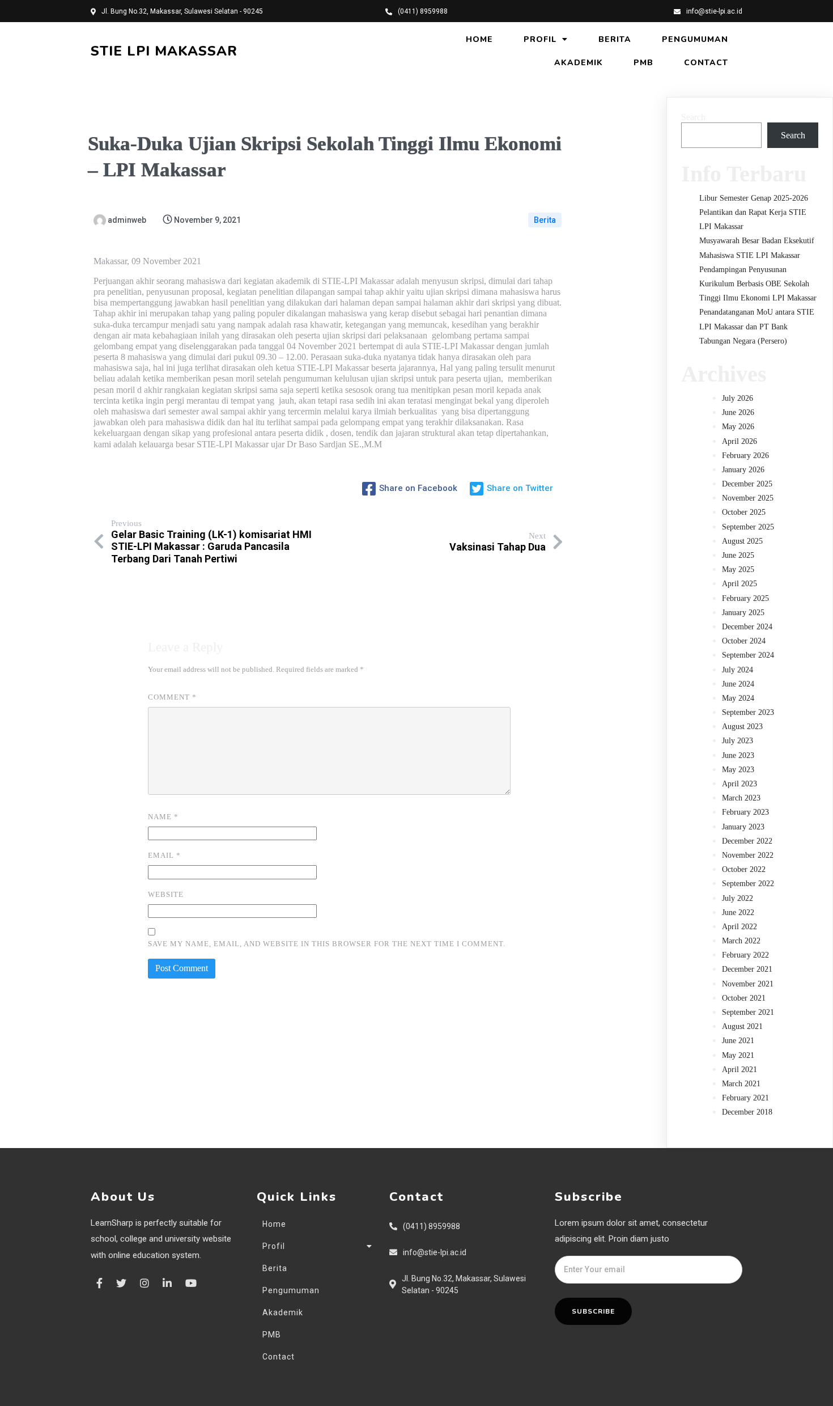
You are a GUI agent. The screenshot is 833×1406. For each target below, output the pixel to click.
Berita (545, 220)
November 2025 (748, 498)
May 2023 (738, 769)
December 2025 (747, 484)
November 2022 (748, 855)
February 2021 (745, 1098)
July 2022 (737, 898)
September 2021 (748, 1012)
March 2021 (741, 1083)
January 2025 (743, 612)
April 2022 (739, 926)
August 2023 (742, 726)
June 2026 (738, 412)
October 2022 (744, 869)
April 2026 (739, 441)
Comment (172, 697)
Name (163, 816)
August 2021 (742, 1026)
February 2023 (745, 812)
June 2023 (738, 755)
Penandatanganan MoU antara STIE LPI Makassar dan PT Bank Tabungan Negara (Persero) (756, 326)
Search (693, 117)
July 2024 (737, 670)
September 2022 (748, 883)
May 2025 (738, 569)
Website (166, 894)
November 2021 (748, 984)
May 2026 (738, 426)
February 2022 (745, 955)
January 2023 (743, 827)
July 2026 (737, 398)
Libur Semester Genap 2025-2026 (753, 198)
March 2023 (741, 798)
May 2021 (738, 1055)
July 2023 (737, 740)
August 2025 (742, 541)
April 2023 (739, 784)
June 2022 (738, 912)
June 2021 (738, 1040)
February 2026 (745, 455)
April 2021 (739, 1069)
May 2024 (738, 698)
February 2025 (745, 598)
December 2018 (747, 1112)
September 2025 (748, 527)
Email (164, 855)
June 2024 (738, 684)
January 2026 (743, 469)
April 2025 (739, 583)
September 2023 (748, 712)
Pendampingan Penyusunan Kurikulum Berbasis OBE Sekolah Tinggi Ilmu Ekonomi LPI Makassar (758, 283)
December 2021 (747, 969)
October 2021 (744, 998)
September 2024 (748, 655)
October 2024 (744, 641)
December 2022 (747, 841)
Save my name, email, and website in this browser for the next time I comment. (326, 943)
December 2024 (747, 626)
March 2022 (741, 941)
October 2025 (744, 512)
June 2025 (738, 555)
